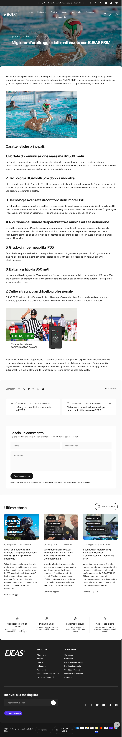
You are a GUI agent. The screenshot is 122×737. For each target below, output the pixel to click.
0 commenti (112, 389)
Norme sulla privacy (56, 482)
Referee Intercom (54, 535)
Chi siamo (68, 655)
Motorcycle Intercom (17, 535)
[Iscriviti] (53, 702)
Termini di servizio (73, 482)
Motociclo (41, 655)
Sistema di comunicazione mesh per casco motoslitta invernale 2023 (86, 409)
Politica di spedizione (73, 662)
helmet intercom (15, 529)
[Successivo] (83, 3)
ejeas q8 (12, 524)
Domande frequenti (45, 677)
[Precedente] (38, 3)
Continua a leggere (11, 595)
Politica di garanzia (72, 666)
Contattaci (68, 659)
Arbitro (40, 659)
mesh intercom (54, 524)
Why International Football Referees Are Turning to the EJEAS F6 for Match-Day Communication (58, 554)
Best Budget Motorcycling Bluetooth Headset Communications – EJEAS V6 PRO (98, 554)
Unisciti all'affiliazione (73, 673)
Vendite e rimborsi (72, 670)
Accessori (41, 670)
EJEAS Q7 (12, 518)
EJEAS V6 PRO (93, 518)
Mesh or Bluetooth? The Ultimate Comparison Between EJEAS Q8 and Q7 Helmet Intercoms (20, 554)
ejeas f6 (51, 518)
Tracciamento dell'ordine (48, 673)
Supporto (68, 677)
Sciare (40, 662)
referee (51, 529)
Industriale (41, 666)
